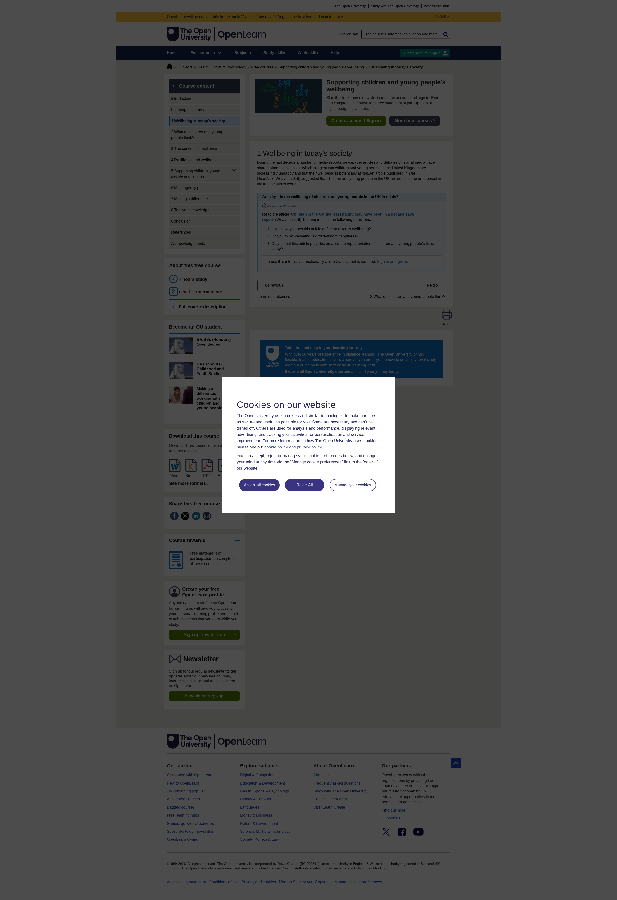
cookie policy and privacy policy (293, 447)
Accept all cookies (259, 485)
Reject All (304, 485)
